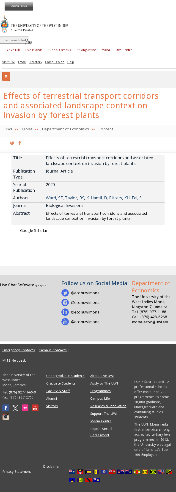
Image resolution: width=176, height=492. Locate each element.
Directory (35, 62)
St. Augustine (86, 50)
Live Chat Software (17, 284)
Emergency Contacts (18, 350)
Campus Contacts (53, 350)
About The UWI (102, 376)
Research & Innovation (108, 406)
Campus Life (100, 398)
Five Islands (34, 50)
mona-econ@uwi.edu (151, 321)
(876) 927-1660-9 (22, 392)
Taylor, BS (74, 198)
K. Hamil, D (96, 198)
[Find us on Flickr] (25, 410)
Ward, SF (54, 198)
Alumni (51, 398)
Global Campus (59, 50)
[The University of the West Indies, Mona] (47, 24)
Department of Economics (65, 129)
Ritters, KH (119, 198)
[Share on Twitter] (12, 141)
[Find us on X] (15, 410)
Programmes (100, 391)
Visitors (52, 406)
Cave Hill (13, 50)
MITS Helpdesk (14, 360)
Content (106, 129)
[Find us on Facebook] (5, 410)
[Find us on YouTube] (35, 410)
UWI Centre (124, 50)
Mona (106, 50)
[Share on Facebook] (19, 141)
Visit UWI (8, 62)
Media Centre (100, 421)
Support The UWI (103, 413)
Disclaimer (51, 466)
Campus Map (55, 62)
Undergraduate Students (65, 376)
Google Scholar (34, 230)
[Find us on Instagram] (5, 419)
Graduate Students (61, 383)
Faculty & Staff (58, 391)
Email (22, 62)
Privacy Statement (16, 471)
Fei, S (137, 198)
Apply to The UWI (104, 383)
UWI (8, 129)
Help (70, 62)
